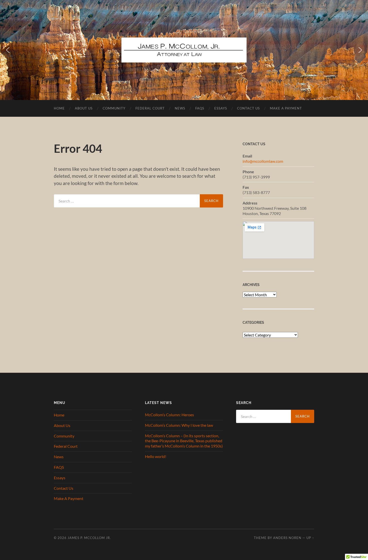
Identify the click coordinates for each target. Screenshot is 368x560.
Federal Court (150, 108)
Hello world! (155, 456)
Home (59, 108)
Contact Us (248, 108)
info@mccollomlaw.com (263, 161)
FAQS (199, 108)
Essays (220, 108)
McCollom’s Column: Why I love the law (179, 425)
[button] (8, 50)
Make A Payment (286, 108)
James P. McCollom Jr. (89, 538)
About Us (84, 108)
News (180, 108)
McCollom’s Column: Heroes (169, 414)
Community (114, 108)
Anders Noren (287, 538)
